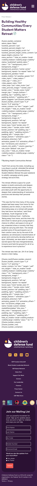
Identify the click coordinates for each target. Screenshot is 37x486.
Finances (18, 385)
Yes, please (11, 458)
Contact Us (18, 392)
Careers (18, 378)
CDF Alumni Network (18, 368)
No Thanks (11, 460)
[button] (15, 33)
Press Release (6, 17)
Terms (4, 481)
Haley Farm (18, 372)
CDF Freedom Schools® (18, 362)
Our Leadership (18, 382)
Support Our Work (18, 375)
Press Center (18, 389)
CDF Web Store (18, 395)
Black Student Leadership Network (18, 365)
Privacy (10, 481)
